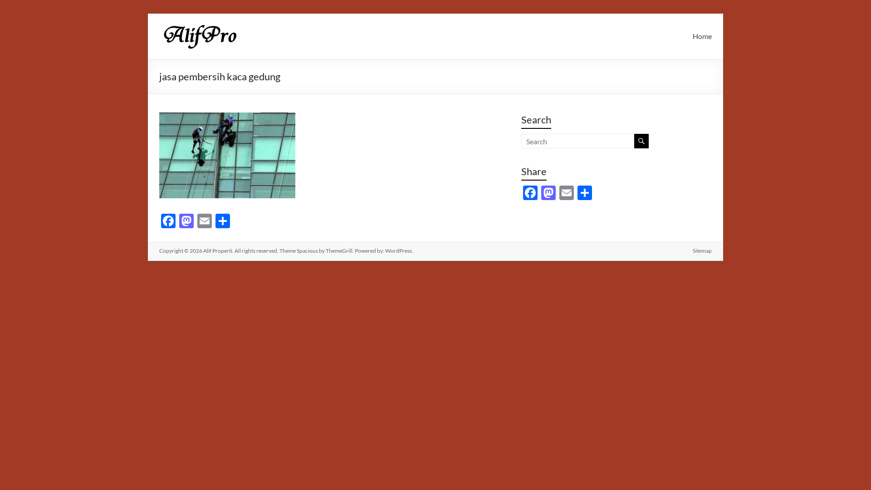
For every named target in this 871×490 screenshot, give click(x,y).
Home (702, 36)
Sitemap (702, 250)
